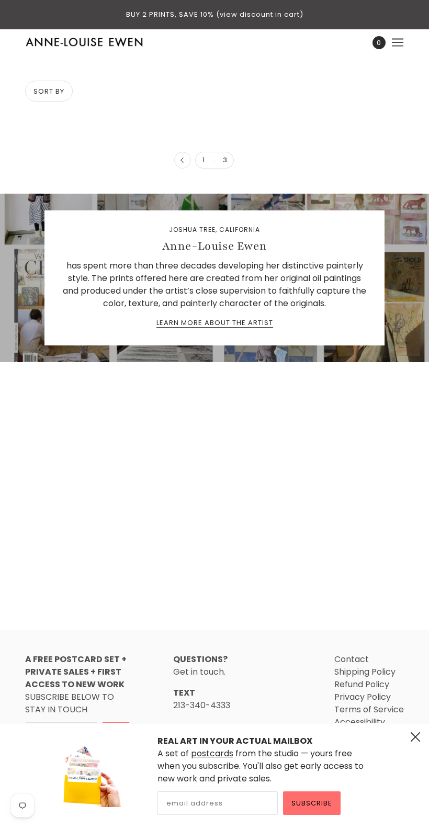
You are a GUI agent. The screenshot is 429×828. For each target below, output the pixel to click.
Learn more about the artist (214, 323)
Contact (351, 659)
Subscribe (311, 803)
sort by (48, 91)
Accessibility (359, 722)
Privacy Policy (362, 697)
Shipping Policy (365, 672)
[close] (415, 737)
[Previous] (182, 160)
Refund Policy (361, 684)
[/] (84, 42)
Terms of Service (369, 709)
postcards (212, 753)
